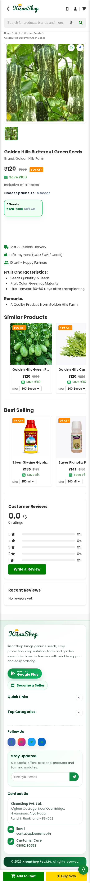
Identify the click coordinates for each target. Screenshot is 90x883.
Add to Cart (25, 876)
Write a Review (27, 569)
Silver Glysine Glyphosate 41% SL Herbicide (48, 462)
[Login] (75, 9)
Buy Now (68, 876)
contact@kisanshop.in (33, 833)
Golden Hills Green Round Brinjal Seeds (45, 369)
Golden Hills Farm (29, 158)
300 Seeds (29, 388)
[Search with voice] (71, 23)
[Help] (83, 870)
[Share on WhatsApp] (71, 47)
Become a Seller (31, 685)
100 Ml (72, 481)
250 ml (26, 481)
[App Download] (67, 9)
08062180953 (26, 845)
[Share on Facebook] (80, 47)
